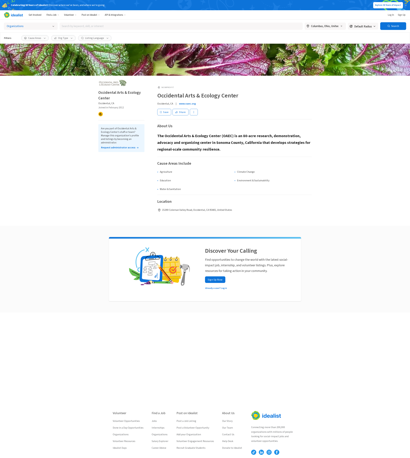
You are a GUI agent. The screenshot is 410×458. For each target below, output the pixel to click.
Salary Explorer (160, 441)
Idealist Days (120, 448)
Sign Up (402, 15)
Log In (391, 15)
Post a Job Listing (186, 421)
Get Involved (35, 15)
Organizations (121, 434)
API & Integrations (114, 15)
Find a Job (51, 15)
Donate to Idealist (232, 448)
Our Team (227, 428)
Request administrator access (118, 147)
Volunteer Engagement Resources (195, 441)
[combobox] (181, 26)
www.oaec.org (187, 103)
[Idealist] (13, 15)
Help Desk (227, 441)
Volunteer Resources (124, 441)
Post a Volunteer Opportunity (192, 428)
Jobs (154, 421)
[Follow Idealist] (253, 452)
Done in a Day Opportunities (128, 428)
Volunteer (69, 15)
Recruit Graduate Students (190, 448)
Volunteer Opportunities (126, 421)
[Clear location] (341, 26)
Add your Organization (188, 434)
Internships (158, 428)
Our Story (227, 421)
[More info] (325, 26)
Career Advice (159, 448)
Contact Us (228, 434)
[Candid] (100, 114)
